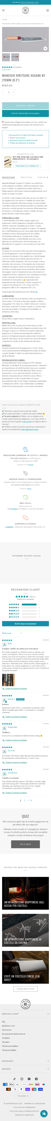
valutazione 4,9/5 (30, 2)
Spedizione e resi (8, 1026)
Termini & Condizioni (34, 1103)
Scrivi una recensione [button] (25, 623)
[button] (7, 67)
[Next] (45, 39)
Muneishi (6, 70)
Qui (36, 292)
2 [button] (24, 800)
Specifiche (26, 177)
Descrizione (8, 177)
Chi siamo (5, 1042)
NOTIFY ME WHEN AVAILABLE (25, 113)
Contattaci (9, 527)
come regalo (27, 421)
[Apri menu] (6, 10)
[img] (7, 640)
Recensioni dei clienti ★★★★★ (13, 1034)
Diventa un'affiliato (9, 1050)
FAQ (3, 1022)
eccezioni (30, 465)
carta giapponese (29, 429)
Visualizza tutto (25, 989)
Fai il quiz (25, 844)
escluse (29, 488)
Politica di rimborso (24, 1107)
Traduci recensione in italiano (16, 688)
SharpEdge (11, 1103)
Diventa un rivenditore (10, 1046)
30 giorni (13, 509)
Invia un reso (7, 1030)
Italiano (22, 1096)
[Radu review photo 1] (8, 680)
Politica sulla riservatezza (24, 1111)
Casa (4, 19)
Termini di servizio (24, 1115)
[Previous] (5, 39)
